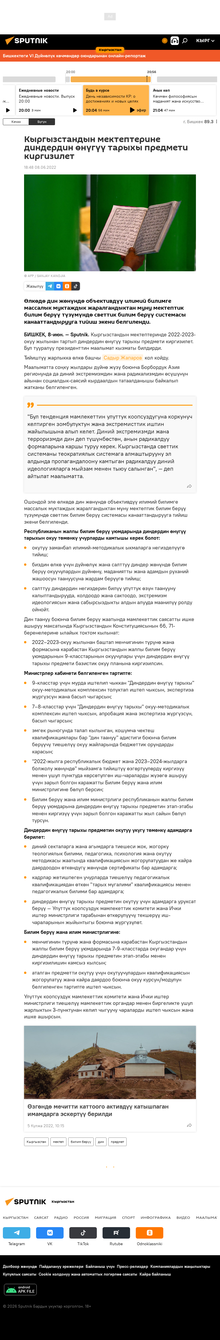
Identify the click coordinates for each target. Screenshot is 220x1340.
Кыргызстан (36, 1141)
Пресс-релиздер (132, 1266)
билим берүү (81, 1141)
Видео (183, 1217)
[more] (189, 486)
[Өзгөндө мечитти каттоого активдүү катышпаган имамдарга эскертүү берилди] (110, 1062)
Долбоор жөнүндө (20, 1266)
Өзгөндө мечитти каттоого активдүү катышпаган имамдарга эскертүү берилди (98, 1110)
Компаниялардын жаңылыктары (180, 1266)
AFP (31, 276)
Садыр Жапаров (123, 357)
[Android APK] (20, 1290)
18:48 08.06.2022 (40, 167)
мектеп (58, 1141)
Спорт (128, 1217)
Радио (61, 1217)
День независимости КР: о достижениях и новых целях (112, 99)
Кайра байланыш (155, 1274)
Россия (81, 1217)
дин (101, 1141)
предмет (117, 1141)
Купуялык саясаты (19, 1274)
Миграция (105, 1217)
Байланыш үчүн (100, 1266)
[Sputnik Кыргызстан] (28, 45)
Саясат (41, 1217)
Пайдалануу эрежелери (61, 1266)
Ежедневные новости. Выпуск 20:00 (47, 99)
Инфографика (156, 1217)
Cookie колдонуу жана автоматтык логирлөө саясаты (88, 1274)
